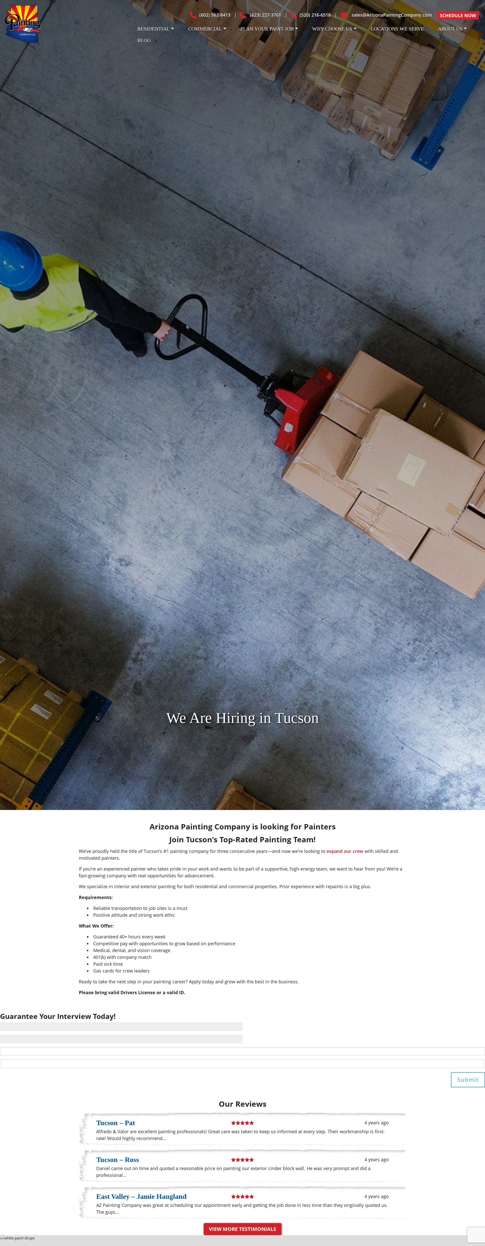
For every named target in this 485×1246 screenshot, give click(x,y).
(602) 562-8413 (214, 15)
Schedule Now (458, 15)
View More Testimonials (242, 1229)
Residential (153, 29)
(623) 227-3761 (265, 15)
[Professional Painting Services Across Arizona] (22, 23)
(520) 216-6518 (315, 15)
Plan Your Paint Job (267, 29)
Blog (144, 40)
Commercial (205, 29)
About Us (450, 29)
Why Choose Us (332, 29)
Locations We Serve (397, 29)
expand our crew (345, 851)
